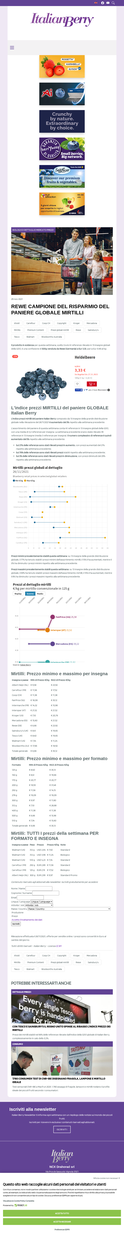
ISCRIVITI (62, 1129)
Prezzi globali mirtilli (60, 330)
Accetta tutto (62, 1213)
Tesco (17, 336)
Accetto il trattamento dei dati (27, 919)
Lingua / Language (20, 901)
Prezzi (50, 229)
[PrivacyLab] (20, 1205)
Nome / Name (18, 888)
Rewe (78, 330)
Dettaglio (30, 229)
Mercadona (92, 323)
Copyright (61, 323)
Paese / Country (19, 908)
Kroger (76, 323)
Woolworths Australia (51, 336)
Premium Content (35, 330)
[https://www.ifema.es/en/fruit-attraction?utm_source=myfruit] (62, 206)
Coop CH (46, 323)
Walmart (30, 336)
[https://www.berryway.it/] (62, 151)
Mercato (41, 229)
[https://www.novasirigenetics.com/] (62, 69)
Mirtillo (17, 330)
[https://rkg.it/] (62, 124)
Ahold (17, 323)
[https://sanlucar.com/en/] (62, 179)
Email (13, 897)
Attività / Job (17, 905)
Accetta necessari (62, 1221)
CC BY (59, 946)
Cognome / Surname (21, 893)
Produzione (17, 912)
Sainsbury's (93, 330)
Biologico (18, 229)
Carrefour (30, 323)
